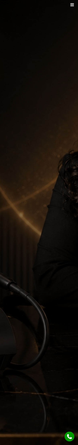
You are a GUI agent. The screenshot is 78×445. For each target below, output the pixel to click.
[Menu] (72, 5)
